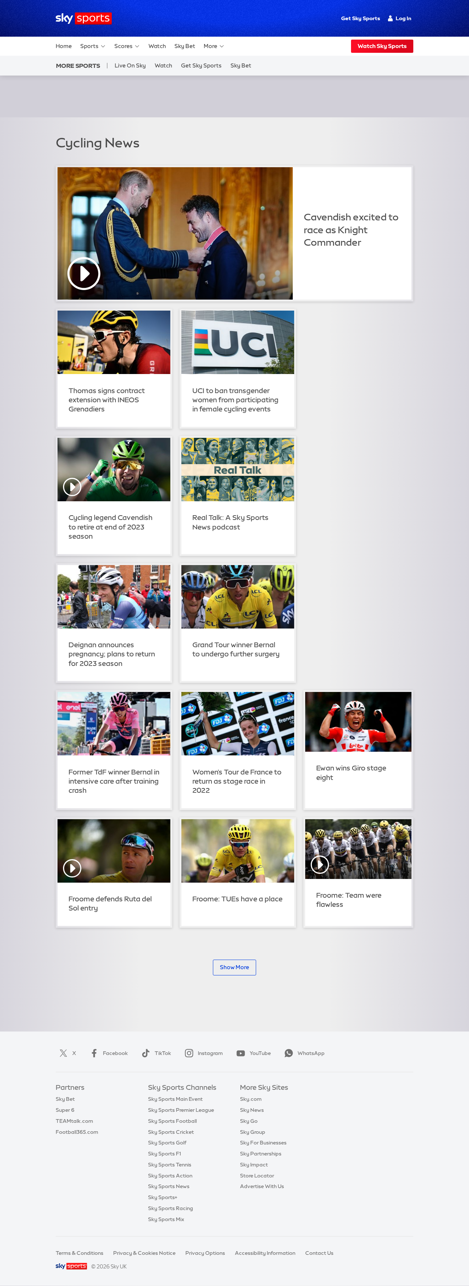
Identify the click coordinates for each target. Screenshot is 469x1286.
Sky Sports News (168, 1186)
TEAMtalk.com (74, 1121)
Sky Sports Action (170, 1175)
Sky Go (249, 1121)
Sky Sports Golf (167, 1142)
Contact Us (319, 1253)
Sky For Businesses (263, 1142)
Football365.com (77, 1132)
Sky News (252, 1110)
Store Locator (257, 1175)
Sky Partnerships (260, 1153)
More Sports (78, 66)
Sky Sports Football (172, 1121)
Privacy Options (205, 1253)
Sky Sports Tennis (169, 1164)
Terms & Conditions (79, 1253)
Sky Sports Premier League (181, 1110)
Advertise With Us (262, 1186)
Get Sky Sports (360, 18)
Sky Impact (254, 1164)
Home (64, 46)
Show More (234, 967)
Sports (89, 46)
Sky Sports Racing (170, 1208)
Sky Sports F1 (164, 1153)
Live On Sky (130, 65)
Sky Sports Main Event (175, 1099)
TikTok (163, 1053)
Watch (157, 46)
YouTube (260, 1053)
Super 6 (65, 1110)
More (210, 46)
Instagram (210, 1053)
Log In (403, 18)
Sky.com (251, 1099)
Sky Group (252, 1132)
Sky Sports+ (162, 1197)
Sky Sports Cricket (171, 1132)
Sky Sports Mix (166, 1219)
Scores (123, 46)
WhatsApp (311, 1053)
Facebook (115, 1053)
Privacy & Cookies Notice (144, 1253)
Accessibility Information (265, 1253)
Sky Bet (184, 46)
